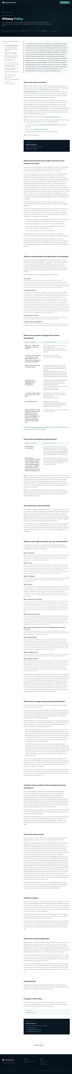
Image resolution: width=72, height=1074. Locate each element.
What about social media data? (11, 79)
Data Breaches (7, 81)
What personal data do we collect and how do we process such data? (11, 49)
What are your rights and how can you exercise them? (11, 65)
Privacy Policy (43, 1064)
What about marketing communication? (9, 60)
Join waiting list (65, 2)
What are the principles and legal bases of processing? (10, 53)
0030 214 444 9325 (51, 125)
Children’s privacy (8, 77)
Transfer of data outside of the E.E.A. (11, 72)
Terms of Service (44, 1061)
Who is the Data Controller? (11, 45)
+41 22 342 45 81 (43, 90)
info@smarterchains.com (31, 91)
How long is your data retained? (11, 62)
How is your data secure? (10, 75)
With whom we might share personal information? (10, 69)
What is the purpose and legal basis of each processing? (11, 56)
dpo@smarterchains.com (53, 117)
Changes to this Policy (9, 83)
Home (3, 12)
